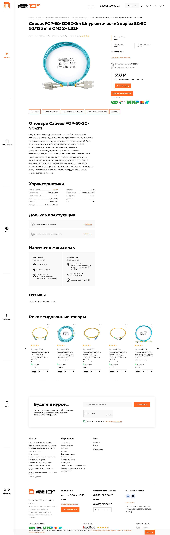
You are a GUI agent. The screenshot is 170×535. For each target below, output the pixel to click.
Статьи (95, 445)
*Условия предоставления (120, 57)
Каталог (7, 57)
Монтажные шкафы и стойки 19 (40, 443)
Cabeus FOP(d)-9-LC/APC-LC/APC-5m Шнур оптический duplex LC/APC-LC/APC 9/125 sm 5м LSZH (40, 356)
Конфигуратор (6, 144)
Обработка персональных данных (73, 465)
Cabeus (55, 190)
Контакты (6, 491)
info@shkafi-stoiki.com (69, 504)
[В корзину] (34, 371)
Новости (96, 443)
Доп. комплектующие (72, 112)
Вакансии (64, 448)
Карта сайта (130, 502)
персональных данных (114, 421)
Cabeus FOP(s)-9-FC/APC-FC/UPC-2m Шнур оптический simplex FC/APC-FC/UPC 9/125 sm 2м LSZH (118, 356)
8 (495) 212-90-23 (102, 504)
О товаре (35, 112)
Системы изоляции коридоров (40, 463)
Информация (67, 439)
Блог (7, 406)
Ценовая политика (68, 460)
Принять (149, 532)
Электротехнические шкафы (39, 465)
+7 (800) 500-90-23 (43, 270)
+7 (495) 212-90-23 (77, 273)
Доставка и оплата (68, 454)
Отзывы (114, 112)
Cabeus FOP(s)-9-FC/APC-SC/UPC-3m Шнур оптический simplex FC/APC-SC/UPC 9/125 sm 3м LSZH (92, 356)
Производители (35, 477)
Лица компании (67, 445)
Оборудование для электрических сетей (41, 469)
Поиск (130, 6)
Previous (26, 349)
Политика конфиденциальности (73, 468)
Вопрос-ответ (66, 471)
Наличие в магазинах (97, 112)
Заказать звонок (104, 510)
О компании (65, 443)
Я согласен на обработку (104, 421)
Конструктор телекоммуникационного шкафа (43, 473)
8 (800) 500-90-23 (110, 6)
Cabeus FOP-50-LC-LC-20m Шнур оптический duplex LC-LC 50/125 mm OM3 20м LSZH (65, 355)
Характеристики (50, 112)
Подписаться (142, 404)
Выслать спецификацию (122, 93)
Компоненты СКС (35, 451)
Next (158, 349)
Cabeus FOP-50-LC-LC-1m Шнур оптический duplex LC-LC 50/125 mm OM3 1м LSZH (144, 355)
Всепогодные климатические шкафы (42, 457)
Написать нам (72, 510)
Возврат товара (67, 457)
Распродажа (65, 463)
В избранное (124, 79)
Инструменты (34, 454)
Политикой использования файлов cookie (106, 530)
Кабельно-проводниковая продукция (42, 445)
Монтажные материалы (37, 460)
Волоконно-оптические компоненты (42, 448)
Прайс (7, 232)
